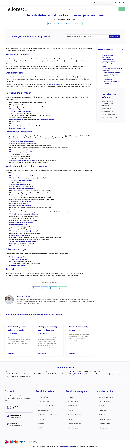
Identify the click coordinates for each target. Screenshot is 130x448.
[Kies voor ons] (8, 424)
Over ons (98, 9)
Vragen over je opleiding (108, 61)
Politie (70, 419)
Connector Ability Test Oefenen (48, 406)
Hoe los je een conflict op (17, 128)
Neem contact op (15, 415)
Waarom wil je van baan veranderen (20, 201)
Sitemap (73, 442)
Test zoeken (84, 9)
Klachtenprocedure (105, 419)
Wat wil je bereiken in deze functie (20, 205)
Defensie (70, 397)
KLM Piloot (71, 410)
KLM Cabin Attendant (74, 406)
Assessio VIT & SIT (43, 401)
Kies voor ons (14, 423)
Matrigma (41, 423)
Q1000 (40, 428)
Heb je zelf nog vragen (16, 257)
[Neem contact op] (8, 416)
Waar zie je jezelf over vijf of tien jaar (21, 222)
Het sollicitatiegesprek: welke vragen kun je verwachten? (17, 330)
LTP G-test (41, 419)
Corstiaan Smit (75, 372)
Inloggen (121, 9)
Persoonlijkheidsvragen (108, 59)
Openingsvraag (106, 57)
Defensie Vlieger (73, 401)
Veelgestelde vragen (16, 407)
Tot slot (104, 66)
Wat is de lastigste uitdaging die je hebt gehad (23, 214)
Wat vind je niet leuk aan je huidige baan (21, 188)
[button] (51, 23)
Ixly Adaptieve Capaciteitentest (47, 415)
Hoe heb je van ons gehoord (18, 195)
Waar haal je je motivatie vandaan (20, 111)
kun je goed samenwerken (45, 119)
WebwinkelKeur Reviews (66, 446)
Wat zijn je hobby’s (15, 109)
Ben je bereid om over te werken (19, 235)
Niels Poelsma (78, 374)
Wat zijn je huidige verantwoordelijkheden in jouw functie (27, 178)
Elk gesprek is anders (107, 55)
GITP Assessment (43, 410)
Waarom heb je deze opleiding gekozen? (21, 141)
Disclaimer (102, 415)
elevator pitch (54, 84)
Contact (112, 9)
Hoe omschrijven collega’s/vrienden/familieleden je (25, 107)
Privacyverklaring (104, 423)
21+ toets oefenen (43, 397)
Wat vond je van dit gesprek (18, 259)
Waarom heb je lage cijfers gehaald (20, 152)
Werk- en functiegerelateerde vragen (112, 63)
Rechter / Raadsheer (74, 423)
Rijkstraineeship (73, 428)
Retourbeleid (103, 428)
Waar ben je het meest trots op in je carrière (23, 231)
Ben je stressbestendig (16, 119)
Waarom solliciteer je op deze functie (21, 160)
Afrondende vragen (107, 65)
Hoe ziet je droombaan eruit (18, 224)
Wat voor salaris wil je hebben (18, 246)
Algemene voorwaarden (106, 397)
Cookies (98, 442)
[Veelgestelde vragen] (8, 407)
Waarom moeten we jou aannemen (20, 184)
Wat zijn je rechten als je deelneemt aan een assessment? (48, 330)
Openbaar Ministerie (74, 415)
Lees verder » (11, 353)
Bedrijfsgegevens (104, 401)
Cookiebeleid (103, 410)
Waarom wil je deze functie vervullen (20, 176)
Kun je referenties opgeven (17, 265)
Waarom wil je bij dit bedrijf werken (20, 180)
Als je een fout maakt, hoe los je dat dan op (22, 241)
